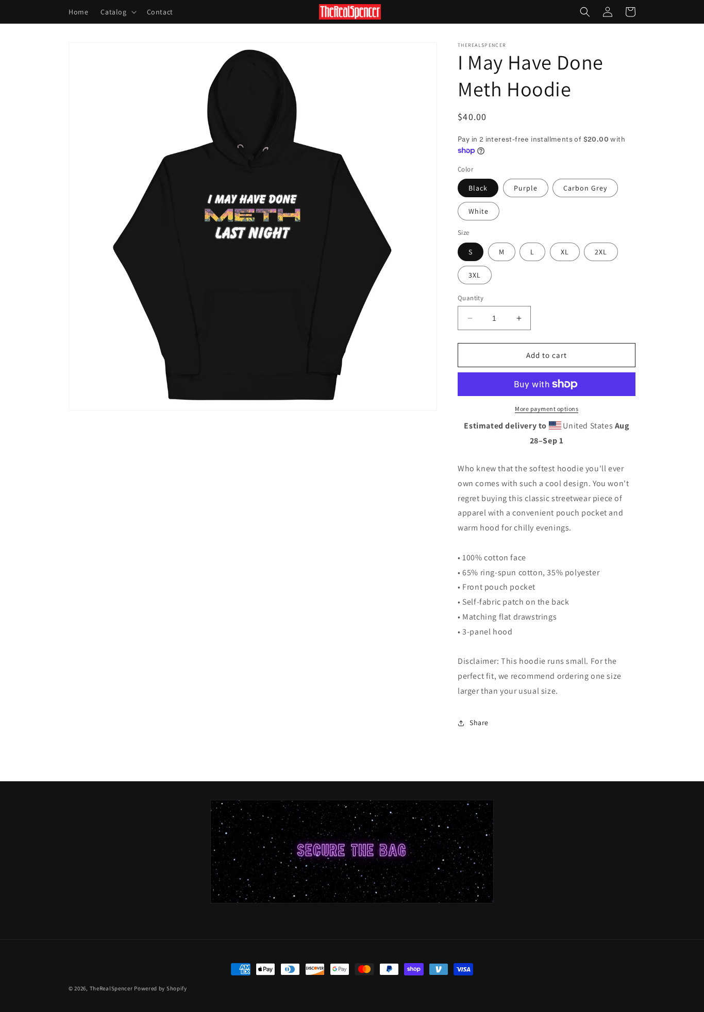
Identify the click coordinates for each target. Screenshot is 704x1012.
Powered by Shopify (160, 988)
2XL (601, 251)
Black (478, 188)
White (478, 211)
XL (565, 251)
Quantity (470, 298)
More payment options (546, 409)
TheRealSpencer (111, 988)
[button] (117, 12)
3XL (474, 275)
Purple (526, 188)
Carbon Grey (585, 188)
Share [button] (479, 722)
